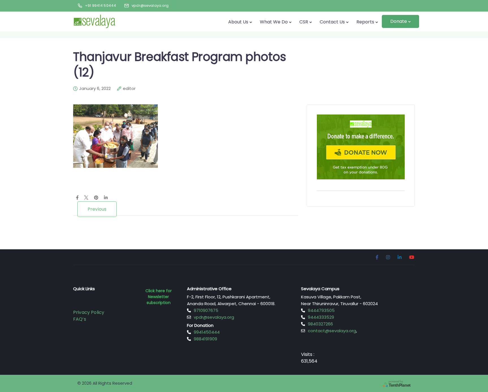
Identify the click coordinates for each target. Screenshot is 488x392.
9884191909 (205, 339)
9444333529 (321, 317)
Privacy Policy (88, 312)
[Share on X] (86, 198)
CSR (303, 22)
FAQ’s (79, 319)
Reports (365, 22)
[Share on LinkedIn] (106, 198)
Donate (398, 21)
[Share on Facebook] (77, 198)
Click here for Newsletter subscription (158, 296)
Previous (97, 209)
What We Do (274, 22)
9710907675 (206, 310)
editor (129, 88)
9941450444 (207, 332)
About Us (238, 22)
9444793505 (321, 310)
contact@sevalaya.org (332, 331)
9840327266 (320, 324)
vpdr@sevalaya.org (214, 317)
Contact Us (332, 22)
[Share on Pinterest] (96, 198)
